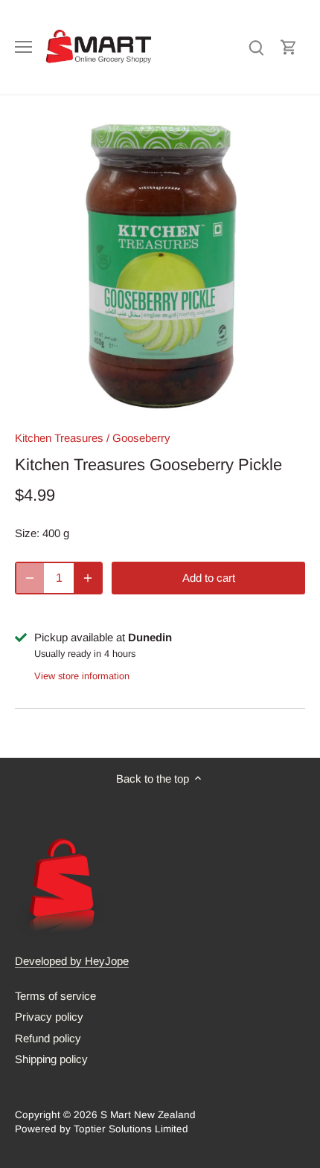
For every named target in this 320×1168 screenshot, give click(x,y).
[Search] (256, 46)
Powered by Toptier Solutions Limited (101, 1129)
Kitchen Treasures (59, 437)
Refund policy (48, 1038)
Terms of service (55, 995)
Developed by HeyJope (72, 960)
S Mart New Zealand (148, 1114)
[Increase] (88, 578)
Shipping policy (51, 1059)
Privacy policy (49, 1016)
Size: (27, 533)
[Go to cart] (289, 46)
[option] (160, 266)
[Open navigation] (23, 47)
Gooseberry (141, 437)
